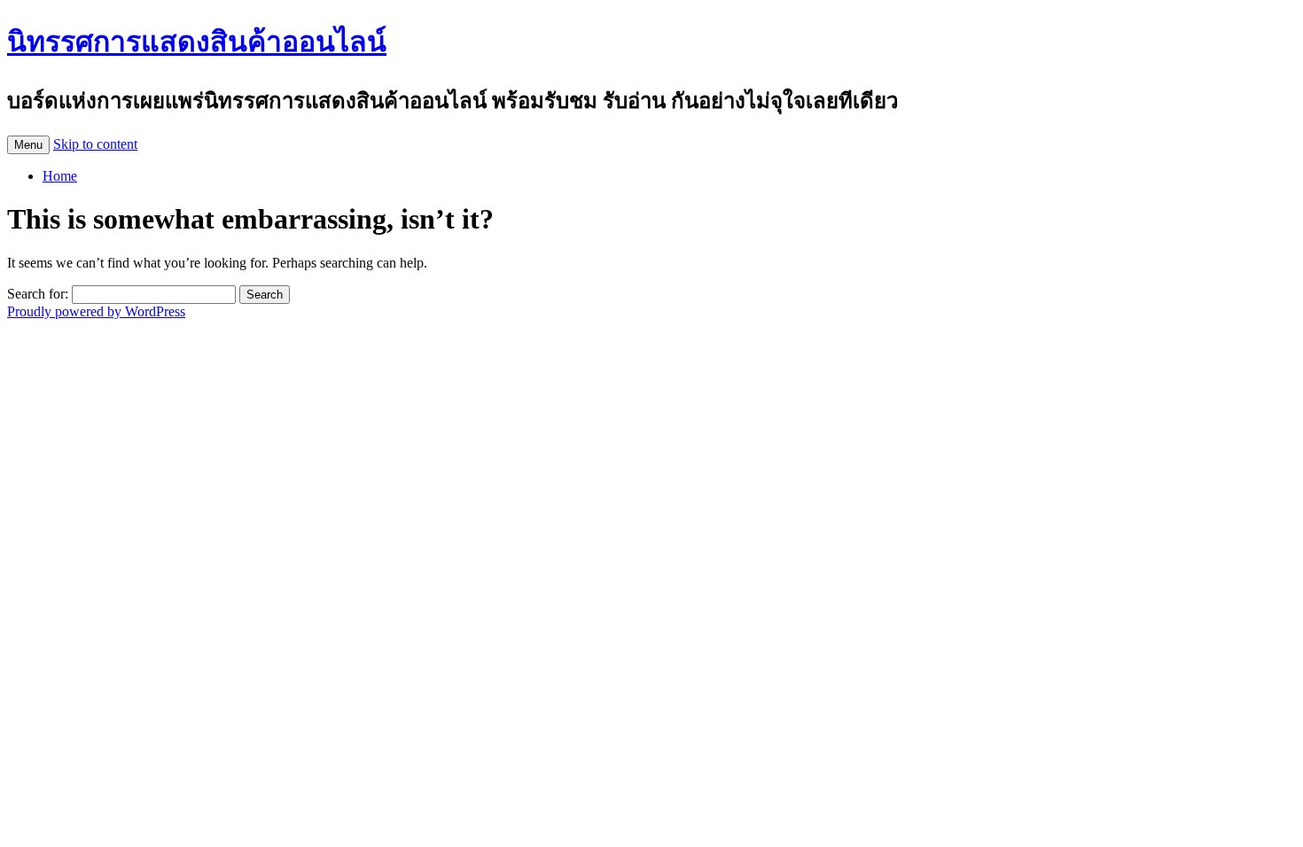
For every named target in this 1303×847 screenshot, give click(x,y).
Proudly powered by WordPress (96, 311)
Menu (28, 145)
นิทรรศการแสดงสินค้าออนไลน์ (196, 42)
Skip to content (95, 144)
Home (60, 175)
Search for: (37, 293)
